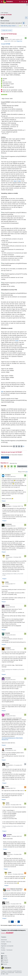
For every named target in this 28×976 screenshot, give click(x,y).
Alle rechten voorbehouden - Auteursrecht (11, 972)
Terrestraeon (8, 524)
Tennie (6, 37)
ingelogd (19, 925)
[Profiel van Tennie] (2, 38)
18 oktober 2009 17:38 (18, 506)
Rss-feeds (5, 962)
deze (15, 181)
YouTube (5, 958)
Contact (3, 941)
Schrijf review (5, 457)
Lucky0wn (9, 834)
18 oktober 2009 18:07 (17, 836)
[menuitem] (20, 1)
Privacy (3, 948)
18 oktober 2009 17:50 (16, 804)
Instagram (5, 960)
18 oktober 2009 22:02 (10, 525)
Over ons (8, 941)
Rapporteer (19, 41)
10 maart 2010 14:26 (9, 649)
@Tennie (10, 874)
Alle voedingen (4, 12)
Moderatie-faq (13, 463)
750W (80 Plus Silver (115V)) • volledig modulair (8, 25)
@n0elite (8, 836)
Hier (2, 391)
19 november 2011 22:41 (10, 750)
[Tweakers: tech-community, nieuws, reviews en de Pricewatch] (8, 1)
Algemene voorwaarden (7, 946)
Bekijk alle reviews (7, 30)
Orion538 (7, 633)
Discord (5, 964)
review (16, 340)
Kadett (6, 786)
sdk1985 (7, 714)
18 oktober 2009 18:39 (18, 874)
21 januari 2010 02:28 (10, 606)
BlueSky (5, 956)
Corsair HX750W (6, 14)
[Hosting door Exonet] (7, 933)
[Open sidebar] (27, 4)
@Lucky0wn (10, 854)
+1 (16, 446)
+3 (21, 446)
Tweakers (3, 971)
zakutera (7, 605)
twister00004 (8, 748)
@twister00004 (9, 765)
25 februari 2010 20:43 (10, 634)
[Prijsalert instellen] (23, 23)
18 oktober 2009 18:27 (17, 890)
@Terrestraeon (9, 557)
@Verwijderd (8, 506)
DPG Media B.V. (18, 971)
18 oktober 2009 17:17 (10, 583)
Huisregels (3, 943)
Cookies (3, 950)
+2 (25, 38)
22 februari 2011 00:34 (10, 715)
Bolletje (8, 889)
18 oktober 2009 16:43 (10, 476)
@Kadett (8, 804)
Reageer (4, 501)
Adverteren (4, 939)
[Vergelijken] (26, 18)
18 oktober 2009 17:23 (10, 788)
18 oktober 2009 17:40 (16, 903)
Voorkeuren (9, 950)
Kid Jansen (8, 678)
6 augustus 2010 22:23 (10, 679)
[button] (2, 1)
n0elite (7, 555)
